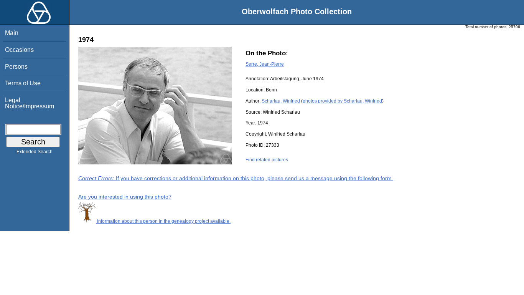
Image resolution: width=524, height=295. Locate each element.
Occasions (19, 49)
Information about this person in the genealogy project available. (163, 221)
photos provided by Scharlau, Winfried (342, 101)
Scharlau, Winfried (281, 101)
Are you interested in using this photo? (124, 197)
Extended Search (34, 151)
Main (11, 33)
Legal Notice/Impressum (29, 103)
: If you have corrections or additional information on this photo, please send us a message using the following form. (235, 178)
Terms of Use (23, 83)
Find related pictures (267, 159)
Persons (16, 66)
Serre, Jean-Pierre (265, 64)
